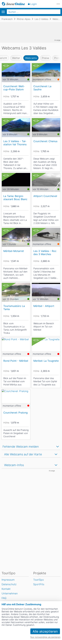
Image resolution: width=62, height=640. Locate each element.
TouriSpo (38, 579)
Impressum (8, 579)
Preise (45, 58)
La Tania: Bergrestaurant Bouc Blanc (15, 197)
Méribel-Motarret (13, 251)
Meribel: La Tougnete (46, 360)
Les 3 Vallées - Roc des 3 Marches (44, 252)
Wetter (16, 58)
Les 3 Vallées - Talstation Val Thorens (15, 143)
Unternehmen (10, 593)
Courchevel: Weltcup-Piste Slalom (14, 88)
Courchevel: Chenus (45, 141)
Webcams (31, 58)
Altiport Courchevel (45, 196)
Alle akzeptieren (45, 631)
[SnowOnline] (13, 4)
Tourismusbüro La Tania (14, 307)
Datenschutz (9, 584)
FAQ (4, 598)
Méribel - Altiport (43, 306)
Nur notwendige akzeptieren (45, 637)
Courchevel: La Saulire (42, 88)
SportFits (38, 584)
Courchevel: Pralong (15, 412)
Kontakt (6, 588)
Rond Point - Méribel (15, 360)
